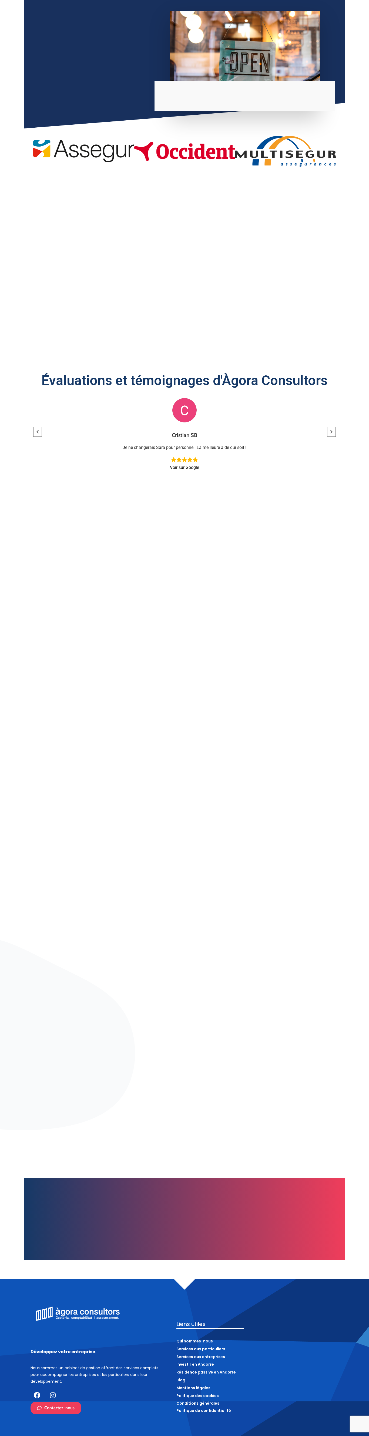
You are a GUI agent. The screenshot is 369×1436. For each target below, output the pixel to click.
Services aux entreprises (207, 30)
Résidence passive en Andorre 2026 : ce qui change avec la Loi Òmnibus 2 (183, 1103)
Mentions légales (193, 1388)
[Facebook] (37, 1395)
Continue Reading (69, 1116)
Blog (351, 30)
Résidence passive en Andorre (312, 30)
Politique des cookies (197, 1395)
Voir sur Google (184, 467)
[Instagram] (52, 1395)
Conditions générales (197, 1403)
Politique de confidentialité (203, 1410)
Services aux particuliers (149, 30)
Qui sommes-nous (103, 30)
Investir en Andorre (258, 30)
